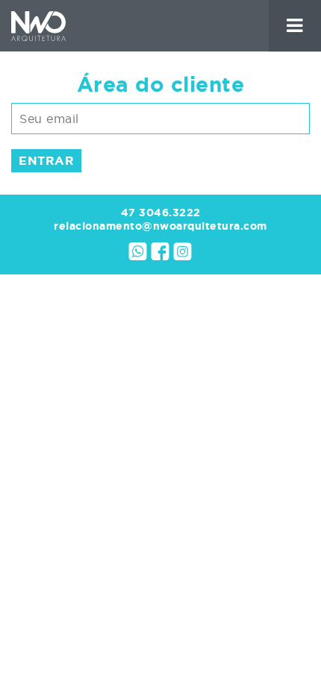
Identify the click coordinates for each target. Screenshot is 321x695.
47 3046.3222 (161, 212)
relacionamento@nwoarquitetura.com (160, 226)
